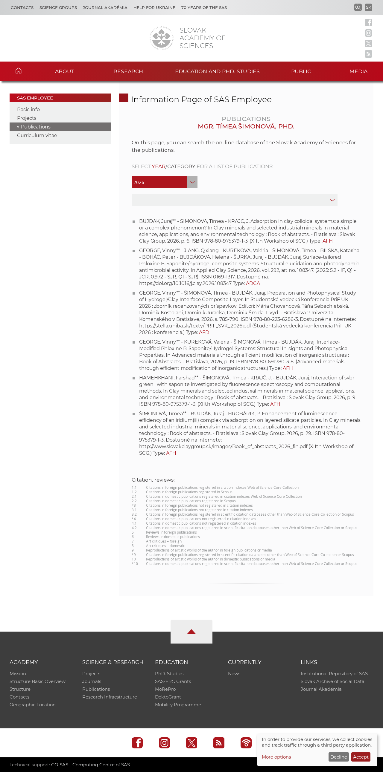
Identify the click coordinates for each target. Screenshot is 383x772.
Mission (18, 673)
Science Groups (58, 7)
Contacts (22, 7)
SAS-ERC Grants (173, 681)
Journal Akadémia (105, 7)
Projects (27, 118)
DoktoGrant (168, 697)
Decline (338, 757)
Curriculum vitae (37, 135)
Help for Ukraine (154, 7)
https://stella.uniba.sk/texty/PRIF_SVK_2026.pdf (195, 326)
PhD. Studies (169, 673)
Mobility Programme (178, 704)
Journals (91, 681)
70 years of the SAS (204, 7)
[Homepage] (162, 38)
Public (301, 71)
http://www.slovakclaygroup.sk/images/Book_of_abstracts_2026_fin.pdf (223, 446)
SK (368, 7)
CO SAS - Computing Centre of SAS (90, 765)
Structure (20, 689)
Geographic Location (33, 704)
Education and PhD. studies (217, 71)
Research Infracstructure (109, 697)
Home (27, 70)
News (234, 673)
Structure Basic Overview (38, 681)
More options (276, 757)
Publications (36, 127)
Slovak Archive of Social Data (332, 681)
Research (128, 71)
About (64, 71)
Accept (361, 757)
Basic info (28, 109)
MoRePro (165, 689)
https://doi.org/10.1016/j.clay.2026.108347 (185, 283)
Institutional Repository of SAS (334, 673)
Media (358, 71)
